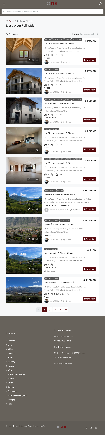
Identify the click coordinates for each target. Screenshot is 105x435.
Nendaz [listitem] (11, 366)
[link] (24, 51)
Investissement (58, 39)
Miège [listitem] (10, 349)
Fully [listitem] (10, 404)
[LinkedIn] (96, 428)
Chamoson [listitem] (12, 391)
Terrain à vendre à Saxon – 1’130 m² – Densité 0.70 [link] (67, 224)
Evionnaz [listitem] (11, 353)
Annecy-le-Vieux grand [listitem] (17, 395)
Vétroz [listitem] (10, 370)
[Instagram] (91, 428)
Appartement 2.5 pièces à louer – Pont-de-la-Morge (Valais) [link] (72, 253)
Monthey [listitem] (11, 362)
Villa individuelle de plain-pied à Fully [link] (61, 282)
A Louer (47, 249)
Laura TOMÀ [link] (54, 62)
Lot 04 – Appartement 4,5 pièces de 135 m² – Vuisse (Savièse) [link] (73, 43)
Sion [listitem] (10, 345)
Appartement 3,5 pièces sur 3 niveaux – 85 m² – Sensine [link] (70, 103)
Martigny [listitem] (11, 400)
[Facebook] (86, 428)
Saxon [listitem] (10, 383)
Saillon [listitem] (11, 387)
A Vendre (48, 39)
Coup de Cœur (77, 39)
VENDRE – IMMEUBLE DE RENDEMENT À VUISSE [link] (66, 194)
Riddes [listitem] (11, 379)
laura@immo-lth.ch (64, 364)
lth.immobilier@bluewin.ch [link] (59, 210)
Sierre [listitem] (10, 358)
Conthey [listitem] (11, 341)
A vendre (68, 39)
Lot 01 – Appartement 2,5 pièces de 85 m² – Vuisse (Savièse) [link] (72, 163)
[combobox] (89, 34)
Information (89, 60)
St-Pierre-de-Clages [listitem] (16, 374)
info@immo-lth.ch (64, 341)
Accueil (11, 21)
